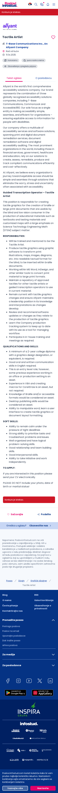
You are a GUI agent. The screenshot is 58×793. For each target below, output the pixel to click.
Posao (9, 580)
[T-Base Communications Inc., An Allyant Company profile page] (9, 27)
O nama (6, 600)
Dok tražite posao (11, 640)
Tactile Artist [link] (29, 585)
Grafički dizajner (38, 580)
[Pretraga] (36, 4)
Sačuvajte (17, 514)
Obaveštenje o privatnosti (42, 607)
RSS (36, 594)
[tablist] (29, 78)
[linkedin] (50, 681)
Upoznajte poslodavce (13, 635)
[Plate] (42, 4)
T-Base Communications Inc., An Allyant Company (27, 45)
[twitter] (40, 681)
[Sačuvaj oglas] (53, 37)
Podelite (46, 514)
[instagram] (18, 681)
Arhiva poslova (9, 645)
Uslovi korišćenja (43, 600)
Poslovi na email (10, 631)
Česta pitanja (10, 605)
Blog (4, 594)
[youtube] (29, 681)
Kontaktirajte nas (12, 610)
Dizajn (21, 580)
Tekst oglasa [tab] (14, 78)
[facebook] (8, 681)
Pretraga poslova (11, 626)
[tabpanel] (29, 288)
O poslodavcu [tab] (44, 78)
